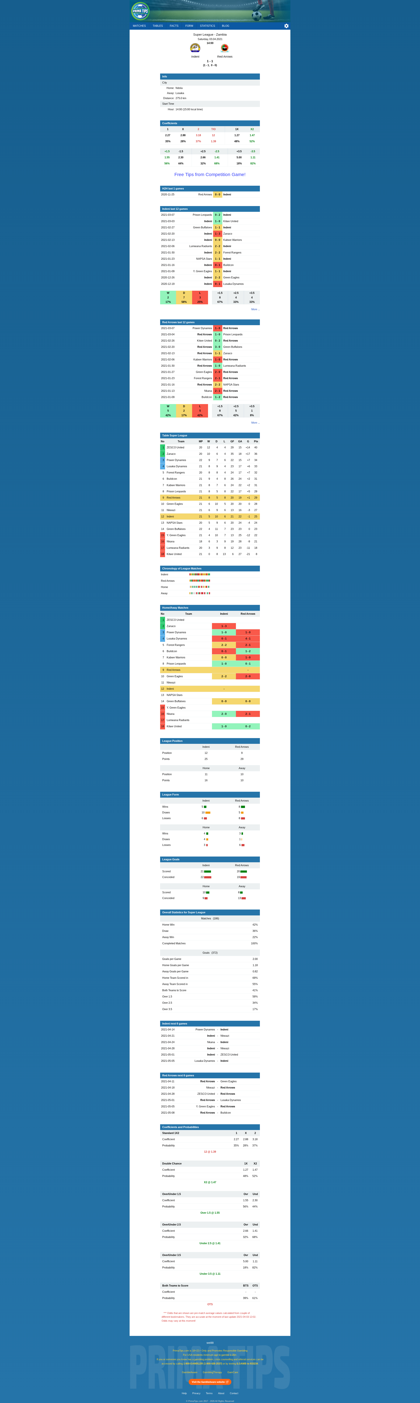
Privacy (196, 1393)
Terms (209, 1393)
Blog (225, 25)
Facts (174, 25)
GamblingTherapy (212, 1372)
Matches (139, 25)
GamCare (232, 1372)
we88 (210, 1342)
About (221, 1393)
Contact (234, 1393)
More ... (255, 309)
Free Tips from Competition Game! (210, 174)
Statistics (207, 25)
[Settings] (286, 26)
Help (184, 1393)
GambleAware (189, 1372)
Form (189, 25)
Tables (158, 25)
